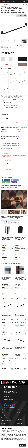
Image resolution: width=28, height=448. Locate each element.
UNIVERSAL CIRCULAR (21, 127)
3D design (7, 148)
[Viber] (14, 182)
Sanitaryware (4, 415)
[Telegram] (15, 180)
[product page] (7, 230)
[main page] (8, 1)
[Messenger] (6, 180)
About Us (19, 412)
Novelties (3, 426)
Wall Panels (3, 423)
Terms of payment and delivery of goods (10, 145)
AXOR (17, 122)
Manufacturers (20, 415)
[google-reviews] (9, 406)
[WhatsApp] (6, 182)
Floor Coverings (4, 417)
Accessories (18, 129)
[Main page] (14, 382)
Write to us (6, 396)
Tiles (2, 412)
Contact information (8, 399)
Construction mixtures (6, 420)
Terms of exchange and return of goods (10, 143)
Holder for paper (20, 131)
